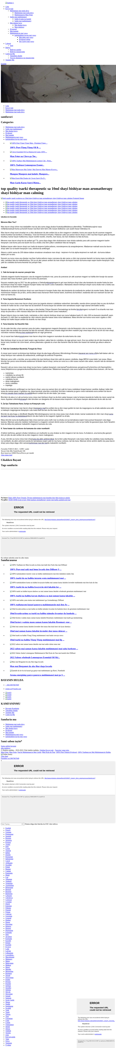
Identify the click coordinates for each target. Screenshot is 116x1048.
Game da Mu (10, 54)
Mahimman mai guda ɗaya (19, 11)
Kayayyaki (9, 9)
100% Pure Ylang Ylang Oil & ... (25, 147)
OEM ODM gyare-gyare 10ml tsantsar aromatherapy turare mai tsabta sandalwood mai (39, 500)
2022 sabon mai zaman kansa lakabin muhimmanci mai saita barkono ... (44, 648)
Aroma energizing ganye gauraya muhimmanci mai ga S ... (37, 675)
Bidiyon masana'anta (17, 52)
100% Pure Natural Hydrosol (66, 752)
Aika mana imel (6, 455)
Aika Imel (4, 756)
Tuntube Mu (9, 60)
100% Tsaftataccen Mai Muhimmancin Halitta (94, 752)
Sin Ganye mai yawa (26, 41)
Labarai (8, 43)
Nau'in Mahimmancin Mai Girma (29, 752)
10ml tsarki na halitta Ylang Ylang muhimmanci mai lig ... (37, 640)
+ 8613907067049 (12, 685)
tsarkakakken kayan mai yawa (25, 35)
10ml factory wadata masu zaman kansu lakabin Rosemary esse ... (41, 622)
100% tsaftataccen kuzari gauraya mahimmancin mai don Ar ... (39, 604)
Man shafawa (19, 27)
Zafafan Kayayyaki (46, 750)
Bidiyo (7, 48)
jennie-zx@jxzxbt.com (13, 689)
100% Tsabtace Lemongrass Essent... (27, 165)
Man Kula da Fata (48, 752)
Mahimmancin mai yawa (19, 33)
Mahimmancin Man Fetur (23, 15)
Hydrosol (13, 29)
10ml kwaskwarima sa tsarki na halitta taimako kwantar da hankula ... (43, 613)
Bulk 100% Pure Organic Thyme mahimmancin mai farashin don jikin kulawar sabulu (39, 498)
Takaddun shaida (16, 56)
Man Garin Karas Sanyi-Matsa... (25, 183)
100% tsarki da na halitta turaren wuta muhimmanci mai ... (38, 578)
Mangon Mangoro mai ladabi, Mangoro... (29, 174)
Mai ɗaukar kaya (16, 23)
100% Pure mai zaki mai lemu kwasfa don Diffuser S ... (36, 569)
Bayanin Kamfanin (12, 708)
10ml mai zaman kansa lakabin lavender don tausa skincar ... (38, 631)
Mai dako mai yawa (26, 37)
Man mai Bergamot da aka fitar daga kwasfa (31, 666)
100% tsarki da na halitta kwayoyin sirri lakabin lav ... (35, 587)
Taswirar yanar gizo (62, 750)
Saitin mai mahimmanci (18, 17)
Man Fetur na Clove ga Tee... (23, 156)
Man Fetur (4, 752)
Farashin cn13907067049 (10, 758)
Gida (7, 7)
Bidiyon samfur (15, 50)
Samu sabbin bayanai (8, 746)
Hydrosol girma (24, 39)
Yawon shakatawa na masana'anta (22, 58)
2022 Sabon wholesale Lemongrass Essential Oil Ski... (35, 657)
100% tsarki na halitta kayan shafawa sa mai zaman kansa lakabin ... (42, 596)
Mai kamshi (14, 31)
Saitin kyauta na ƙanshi (22, 19)
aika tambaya (5, 748)
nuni (11, 46)
